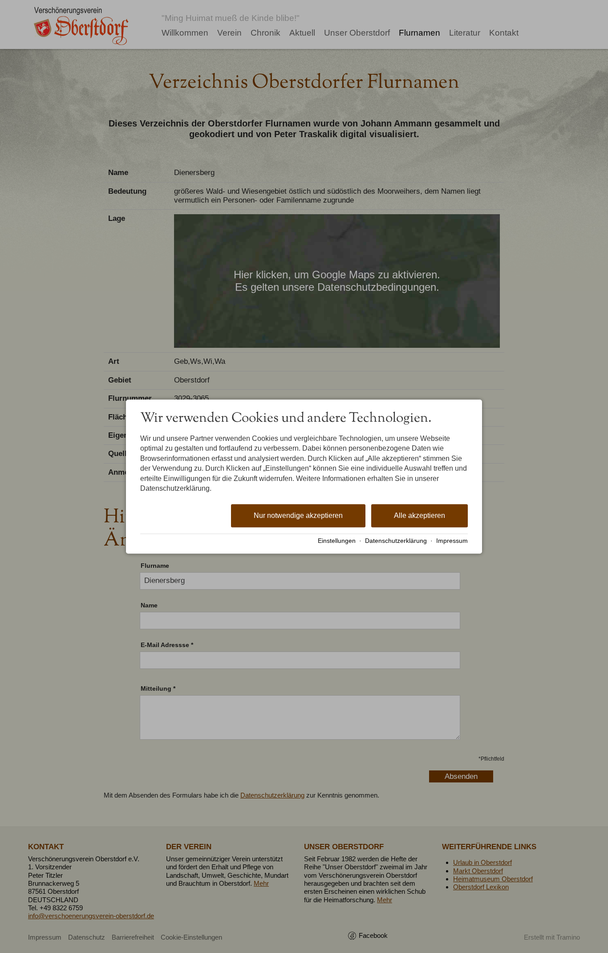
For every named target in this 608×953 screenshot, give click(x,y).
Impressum (452, 541)
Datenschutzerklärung (396, 541)
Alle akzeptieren (419, 516)
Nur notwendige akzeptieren (298, 516)
